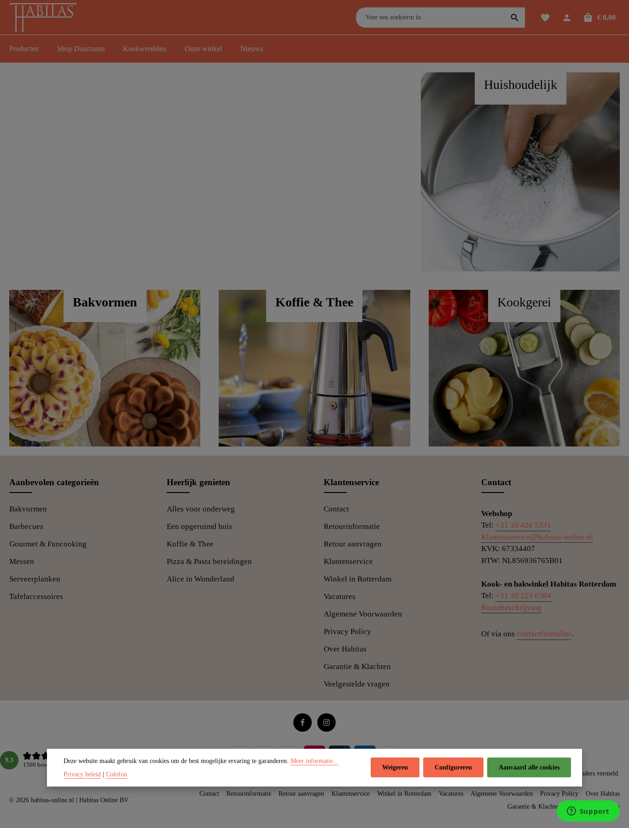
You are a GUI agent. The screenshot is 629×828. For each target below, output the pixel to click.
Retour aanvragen (353, 544)
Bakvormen (28, 509)
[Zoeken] (515, 17)
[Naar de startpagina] (45, 18)
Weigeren (395, 767)
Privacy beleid (82, 774)
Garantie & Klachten (357, 666)
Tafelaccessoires (36, 596)
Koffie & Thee (190, 544)
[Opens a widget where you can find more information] (588, 811)
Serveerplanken (34, 579)
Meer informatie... (314, 761)
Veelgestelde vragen (357, 684)
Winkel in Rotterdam (357, 579)
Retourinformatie (352, 526)
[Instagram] (326, 722)
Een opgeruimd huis (199, 526)
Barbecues (26, 526)
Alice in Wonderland (200, 579)
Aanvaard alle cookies (529, 767)
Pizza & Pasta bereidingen (209, 561)
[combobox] (431, 17)
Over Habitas (345, 649)
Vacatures (339, 596)
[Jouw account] (567, 17)
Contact (336, 509)
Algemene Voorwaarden (363, 614)
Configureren (453, 767)
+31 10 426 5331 (523, 525)
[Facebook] (302, 722)
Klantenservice (348, 561)
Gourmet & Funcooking (48, 544)
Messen (21, 561)
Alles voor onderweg (201, 509)
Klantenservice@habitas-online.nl (537, 537)
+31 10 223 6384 (523, 595)
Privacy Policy (347, 631)
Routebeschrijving (511, 607)
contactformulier (544, 633)
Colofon (116, 774)
